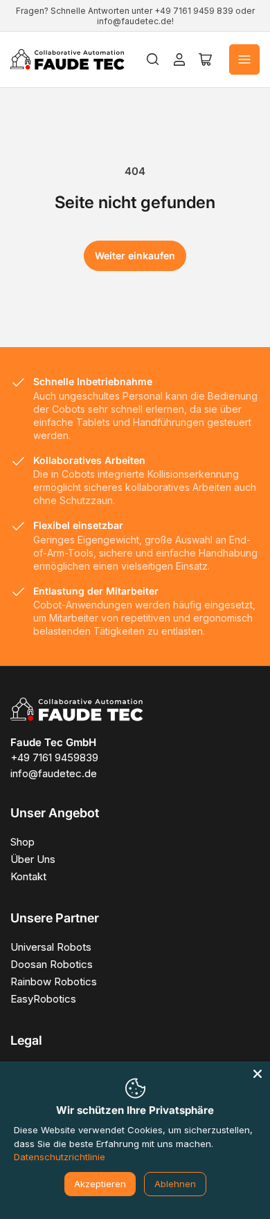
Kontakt (28, 876)
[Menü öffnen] (244, 59)
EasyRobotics (43, 998)
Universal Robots (50, 946)
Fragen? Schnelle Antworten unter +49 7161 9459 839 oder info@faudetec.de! (135, 16)
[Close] (257, 1074)
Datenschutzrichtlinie (59, 1156)
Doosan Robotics (51, 964)
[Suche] (153, 59)
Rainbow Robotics (53, 981)
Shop (22, 841)
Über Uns (32, 859)
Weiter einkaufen (135, 255)
